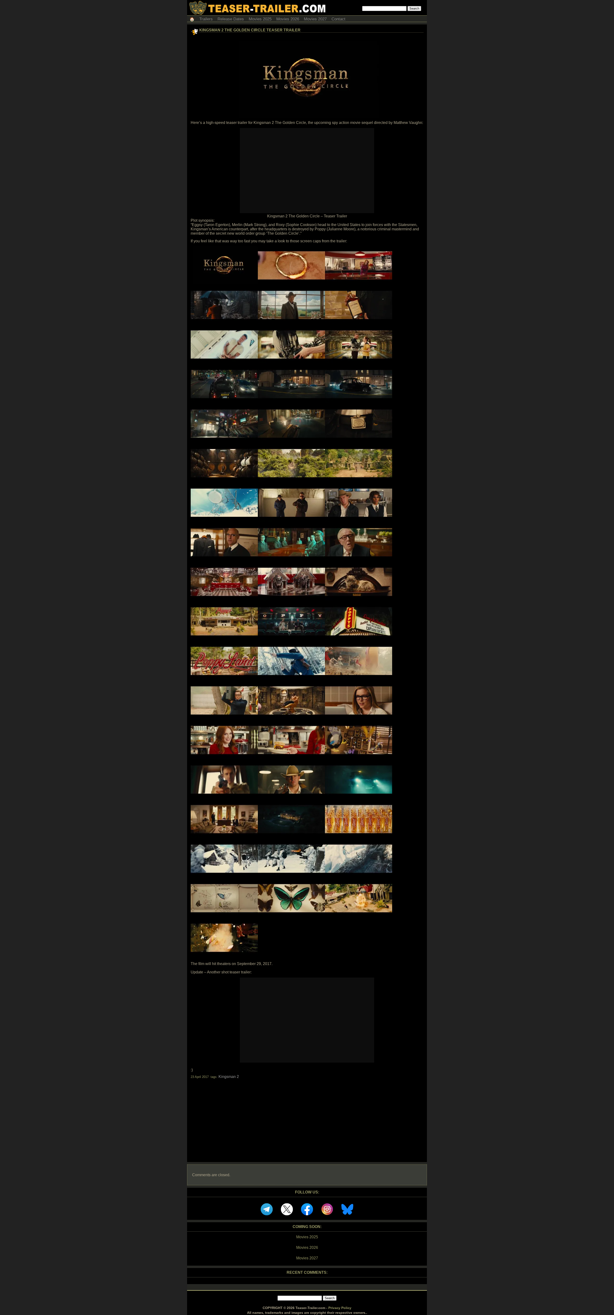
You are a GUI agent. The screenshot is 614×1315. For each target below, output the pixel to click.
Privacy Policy (339, 1308)
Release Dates (231, 19)
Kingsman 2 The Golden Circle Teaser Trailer (250, 30)
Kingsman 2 (228, 1077)
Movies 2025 (260, 19)
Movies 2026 (287, 19)
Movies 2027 (315, 19)
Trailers (206, 19)
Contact (338, 19)
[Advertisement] (307, 1116)
